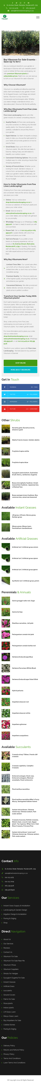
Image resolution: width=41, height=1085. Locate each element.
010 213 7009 (9, 881)
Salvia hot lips (17, 612)
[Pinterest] (24, 3)
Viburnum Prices (9, 965)
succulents (7, 991)
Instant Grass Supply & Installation (16, 906)
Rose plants (8, 1003)
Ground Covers (9, 995)
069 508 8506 (10, 890)
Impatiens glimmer (19, 724)
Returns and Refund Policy (13, 1050)
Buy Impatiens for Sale (12, 1020)
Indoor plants (8, 1008)
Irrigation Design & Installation (14, 914)
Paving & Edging (9, 918)
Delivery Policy (9, 1046)
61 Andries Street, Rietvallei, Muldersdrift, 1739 (22, 5)
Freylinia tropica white (20, 451)
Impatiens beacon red (20, 702)
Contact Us (7, 952)
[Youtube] (28, 3)
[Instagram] (20, 3)
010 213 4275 (13, 8)
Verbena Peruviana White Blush (24, 668)
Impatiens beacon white (21, 713)
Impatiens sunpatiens (20, 735)
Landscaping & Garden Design (15, 910)
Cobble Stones (9, 1025)
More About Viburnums (20, 370)
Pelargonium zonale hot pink (23, 634)
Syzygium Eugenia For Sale (14, 978)
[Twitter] (16, 3)
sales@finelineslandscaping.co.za (22, 11)
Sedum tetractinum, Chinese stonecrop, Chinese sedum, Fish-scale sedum (24, 812)
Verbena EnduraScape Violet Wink (25, 679)
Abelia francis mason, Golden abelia (25, 440)
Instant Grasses (9, 982)
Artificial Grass (8, 986)
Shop (5, 923)
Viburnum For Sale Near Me (14, 961)
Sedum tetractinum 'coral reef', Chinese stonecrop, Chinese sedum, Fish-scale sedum (25, 834)
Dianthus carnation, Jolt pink (22, 623)
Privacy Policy (8, 1054)
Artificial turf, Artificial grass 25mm (25, 558)
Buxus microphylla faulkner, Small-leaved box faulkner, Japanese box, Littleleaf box (25, 485)
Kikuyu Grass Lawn (10, 1016)
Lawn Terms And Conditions (14, 1063)
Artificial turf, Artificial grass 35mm (25, 569)
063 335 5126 (30, 8)
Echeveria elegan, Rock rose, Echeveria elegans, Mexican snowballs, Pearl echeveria (23, 778)
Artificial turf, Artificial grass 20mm (25, 547)
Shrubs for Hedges (10, 973)
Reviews (6, 948)
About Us (7, 939)
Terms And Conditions (12, 1058)
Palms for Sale (9, 999)
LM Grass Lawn (9, 1012)
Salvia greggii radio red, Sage (23, 601)
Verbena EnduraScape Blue (22, 657)
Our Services (8, 944)
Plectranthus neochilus (21, 789)
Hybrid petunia (17, 690)
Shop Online (20, 363)
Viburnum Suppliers (11, 969)
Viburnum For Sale (10, 956)
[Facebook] (12, 3)
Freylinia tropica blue (20, 462)
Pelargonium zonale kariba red (24, 646)
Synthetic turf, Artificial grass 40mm (25, 581)
